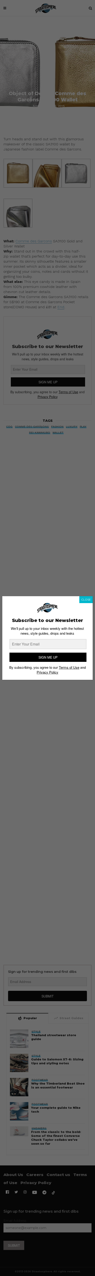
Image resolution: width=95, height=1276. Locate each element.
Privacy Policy (47, 672)
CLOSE (86, 599)
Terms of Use (69, 667)
